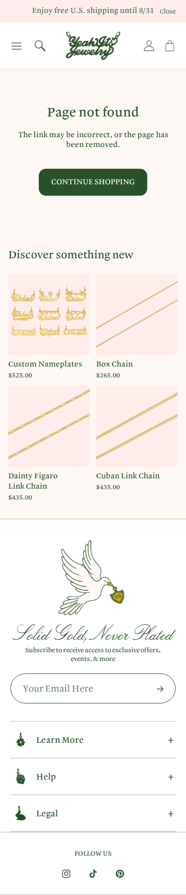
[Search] (40, 46)
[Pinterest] (120, 874)
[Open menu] (16, 46)
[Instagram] (66, 874)
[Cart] (169, 46)
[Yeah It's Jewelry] (93, 46)
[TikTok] (93, 874)
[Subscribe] (160, 689)
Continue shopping (93, 182)
